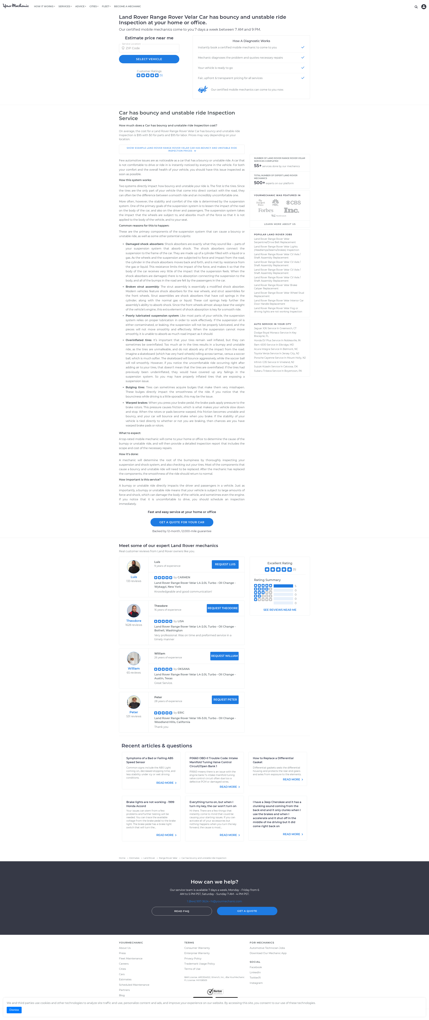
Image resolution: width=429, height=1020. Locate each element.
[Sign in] (423, 6)
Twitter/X (255, 977)
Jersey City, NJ (290, 353)
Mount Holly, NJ (296, 357)
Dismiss (14, 1009)
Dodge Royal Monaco (266, 332)
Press (122, 953)
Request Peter (225, 699)
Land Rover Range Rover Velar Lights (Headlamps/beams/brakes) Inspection (276, 248)
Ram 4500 (260, 344)
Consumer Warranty (197, 948)
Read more (165, 782)
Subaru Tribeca (263, 370)
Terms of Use (192, 968)
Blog (122, 995)
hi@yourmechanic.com (226, 901)
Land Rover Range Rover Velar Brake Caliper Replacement (275, 287)
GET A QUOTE (247, 911)
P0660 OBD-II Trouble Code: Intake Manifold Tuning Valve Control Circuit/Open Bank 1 (214, 762)
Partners (124, 990)
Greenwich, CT (288, 328)
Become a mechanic (127, 6)
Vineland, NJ (287, 362)
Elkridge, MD (286, 344)
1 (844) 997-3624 (198, 901)
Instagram (256, 983)
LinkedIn (255, 972)
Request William (224, 656)
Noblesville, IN (292, 340)
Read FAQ (181, 911)
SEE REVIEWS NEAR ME (279, 609)
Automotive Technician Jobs (267, 948)
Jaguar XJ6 (260, 328)
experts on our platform (280, 183)
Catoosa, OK (290, 366)
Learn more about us (280, 224)
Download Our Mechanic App (268, 953)
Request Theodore (223, 608)
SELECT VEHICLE (149, 59)
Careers (124, 963)
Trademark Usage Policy (199, 963)
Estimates (125, 979)
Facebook (256, 967)
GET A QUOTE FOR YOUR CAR (181, 522)
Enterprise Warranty (197, 953)
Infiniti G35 (260, 362)
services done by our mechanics (281, 166)
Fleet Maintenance (130, 958)
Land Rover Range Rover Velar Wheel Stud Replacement (279, 294)
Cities (122, 968)
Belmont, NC (290, 349)
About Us (125, 948)
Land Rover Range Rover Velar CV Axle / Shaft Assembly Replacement (277, 256)
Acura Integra (262, 349)
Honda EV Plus (262, 340)
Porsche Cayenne (264, 357)
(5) (161, 75)
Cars (122, 974)
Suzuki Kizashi (262, 366)
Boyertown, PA (293, 370)
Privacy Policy (192, 958)
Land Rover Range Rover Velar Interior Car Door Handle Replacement (279, 302)
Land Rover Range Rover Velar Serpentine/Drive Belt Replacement (275, 240)
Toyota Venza (261, 353)
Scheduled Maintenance (134, 984)
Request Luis (225, 564)
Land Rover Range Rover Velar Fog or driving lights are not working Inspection (278, 310)
